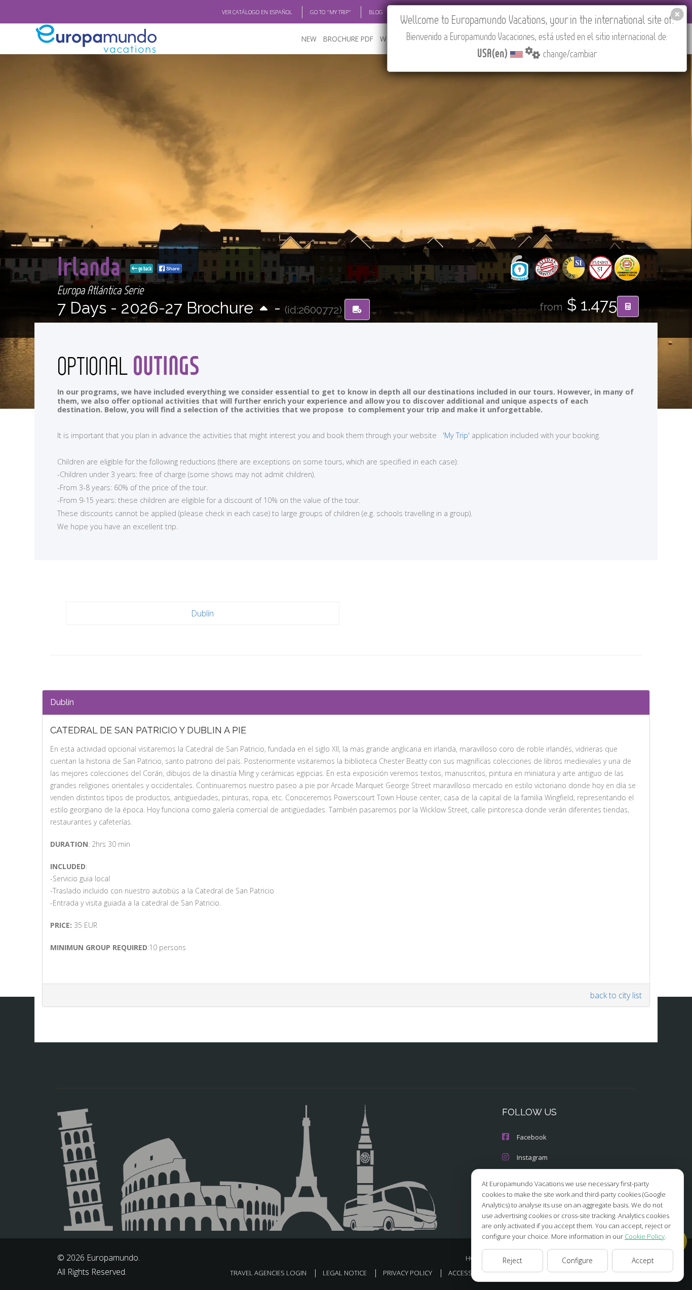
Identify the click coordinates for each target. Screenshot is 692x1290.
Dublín (202, 613)
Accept (643, 1260)
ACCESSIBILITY (469, 1272)
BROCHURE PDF (348, 39)
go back (144, 268)
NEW (309, 39)
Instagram (532, 1157)
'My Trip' (456, 435)
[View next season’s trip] (263, 309)
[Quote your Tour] (628, 306)
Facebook (532, 1137)
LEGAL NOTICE (345, 1272)
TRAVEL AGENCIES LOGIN (268, 1272)
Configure (577, 1260)
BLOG (376, 12)
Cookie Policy (645, 1236)
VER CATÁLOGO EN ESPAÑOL (257, 12)
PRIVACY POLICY (407, 1272)
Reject (512, 1260)
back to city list (616, 995)
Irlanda (91, 265)
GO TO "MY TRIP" (330, 12)
